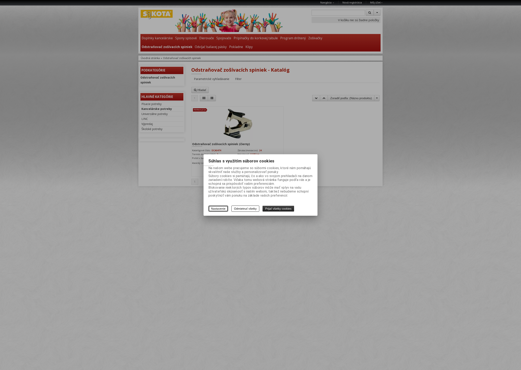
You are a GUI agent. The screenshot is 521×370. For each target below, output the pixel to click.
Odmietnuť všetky (245, 208)
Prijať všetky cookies (278, 208)
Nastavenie (218, 208)
